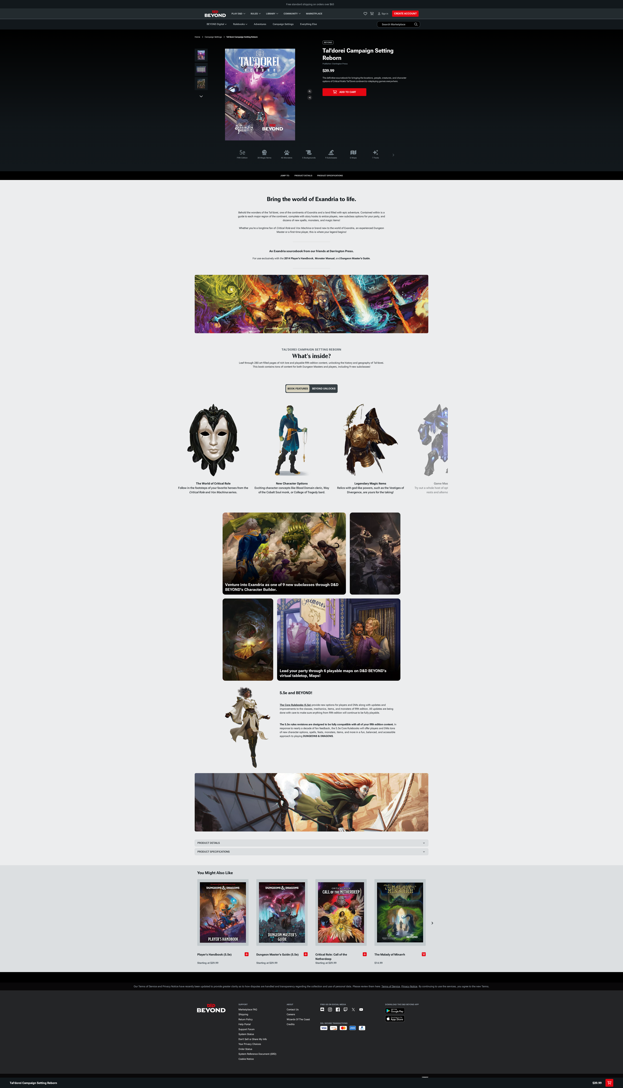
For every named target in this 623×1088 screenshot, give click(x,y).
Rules (254, 13)
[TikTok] (369, 1009)
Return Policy (245, 1019)
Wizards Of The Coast (298, 1019)
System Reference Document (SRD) (257, 1053)
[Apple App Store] (395, 1019)
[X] (353, 1009)
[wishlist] (365, 14)
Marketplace (314, 13)
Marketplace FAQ (247, 1009)
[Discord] (322, 1009)
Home (197, 37)
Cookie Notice (246, 1059)
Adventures (260, 24)
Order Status (245, 1049)
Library (270, 13)
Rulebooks (239, 24)
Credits (290, 1024)
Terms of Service (390, 986)
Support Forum (246, 1029)
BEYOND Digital (215, 24)
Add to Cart (347, 92)
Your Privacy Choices (249, 1044)
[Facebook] (338, 1009)
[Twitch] (346, 1009)
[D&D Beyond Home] (215, 13)
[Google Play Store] (395, 1011)
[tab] (297, 388)
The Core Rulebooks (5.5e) (295, 704)
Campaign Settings (283, 24)
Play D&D (237, 13)
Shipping (243, 1014)
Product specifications (330, 175)
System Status (246, 1034)
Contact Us (293, 1009)
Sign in (385, 13)
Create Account (405, 13)
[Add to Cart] (424, 954)
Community (291, 13)
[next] (201, 96)
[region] (201, 70)
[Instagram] (330, 1009)
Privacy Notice (409, 986)
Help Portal (244, 1024)
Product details (303, 175)
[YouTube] (361, 1009)
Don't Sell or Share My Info (252, 1039)
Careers (291, 1014)
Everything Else (308, 24)
